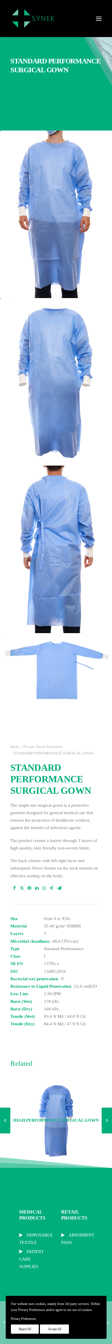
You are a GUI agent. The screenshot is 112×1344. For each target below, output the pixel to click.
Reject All (25, 1329)
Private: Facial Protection (43, 746)
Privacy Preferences (23, 1319)
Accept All (54, 1329)
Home (15, 746)
